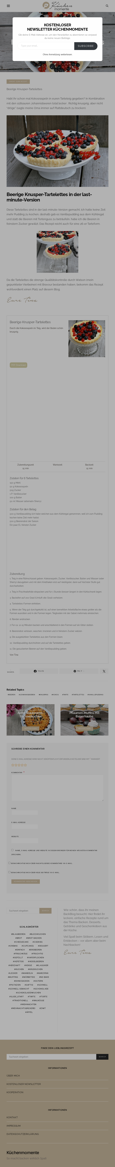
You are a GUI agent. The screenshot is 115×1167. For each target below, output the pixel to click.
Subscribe (86, 46)
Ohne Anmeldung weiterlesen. (57, 54)
